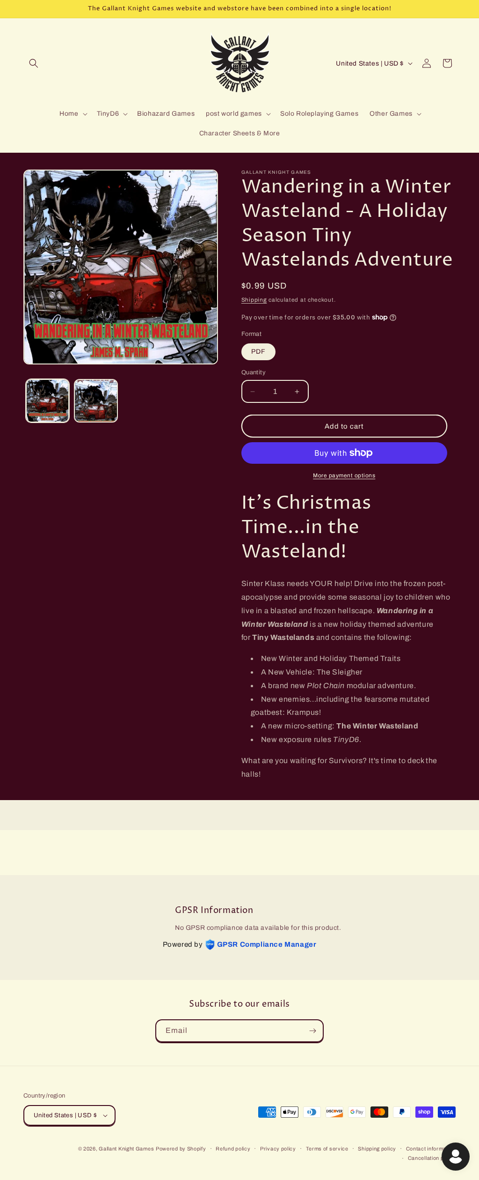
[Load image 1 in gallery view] (47, 401)
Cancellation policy (432, 1158)
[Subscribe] (312, 1030)
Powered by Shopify (181, 1148)
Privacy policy (278, 1148)
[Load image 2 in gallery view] (95, 401)
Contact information (431, 1148)
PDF (258, 351)
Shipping (254, 300)
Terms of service (327, 1148)
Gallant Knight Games (126, 1148)
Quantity (253, 372)
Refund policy (233, 1148)
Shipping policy (377, 1148)
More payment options (344, 475)
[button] (33, 63)
